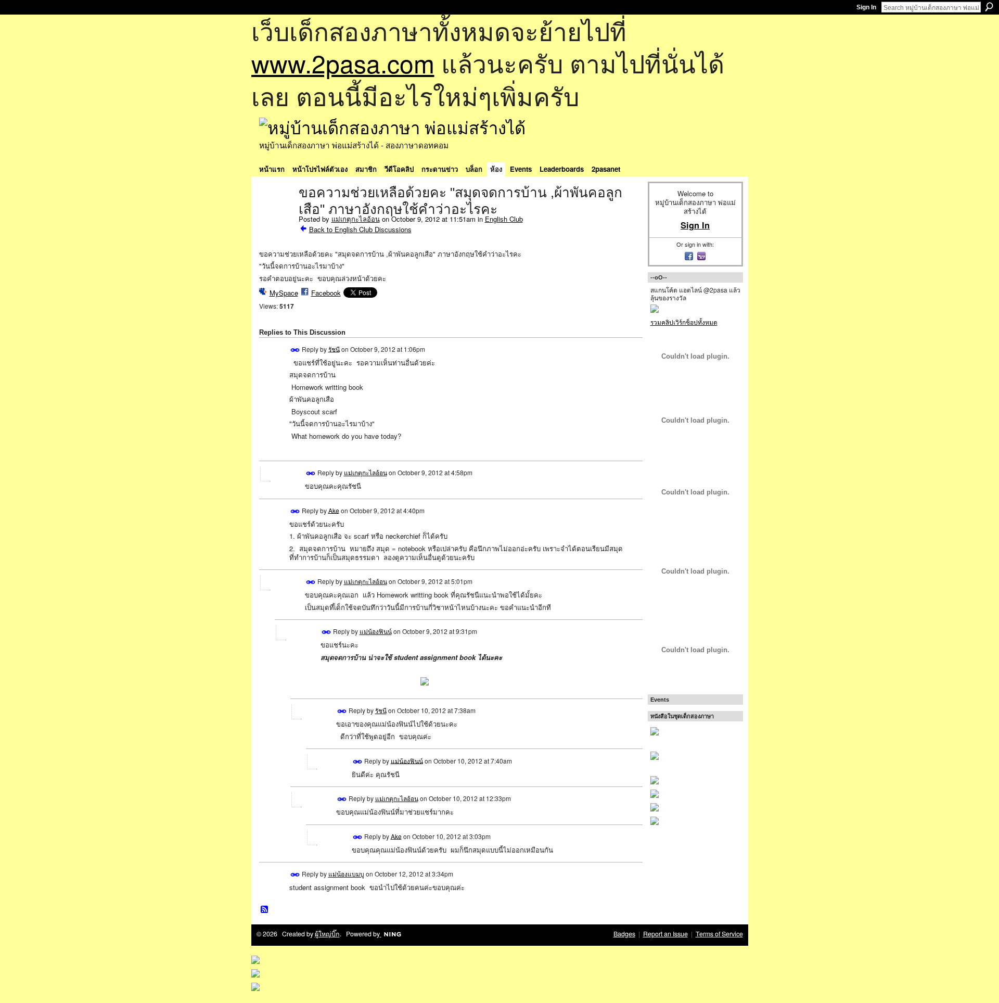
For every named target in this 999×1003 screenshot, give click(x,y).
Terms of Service (719, 933)
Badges (624, 933)
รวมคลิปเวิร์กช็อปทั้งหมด (684, 322)
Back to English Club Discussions (360, 229)
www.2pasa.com (342, 63)
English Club (504, 219)
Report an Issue (665, 933)
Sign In (866, 7)
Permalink (295, 350)
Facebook (326, 293)
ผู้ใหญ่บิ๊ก (327, 933)
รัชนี (334, 348)
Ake (333, 509)
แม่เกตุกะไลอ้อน (355, 219)
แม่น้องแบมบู (346, 873)
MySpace (284, 293)
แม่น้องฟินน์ (376, 631)
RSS (265, 910)
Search (989, 6)
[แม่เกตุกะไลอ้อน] (275, 214)
